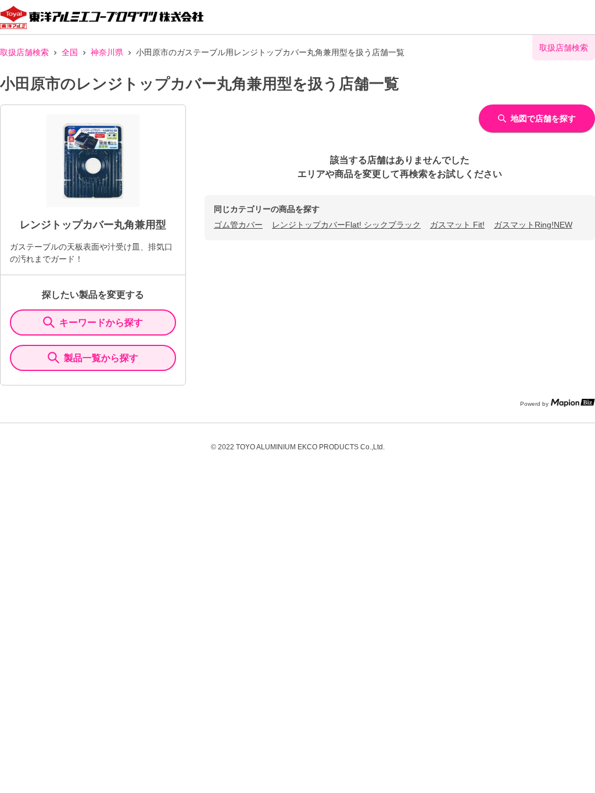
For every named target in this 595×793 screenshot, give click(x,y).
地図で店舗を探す (543, 118)
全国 (70, 52)
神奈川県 (107, 52)
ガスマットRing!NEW (533, 224)
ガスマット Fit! (457, 224)
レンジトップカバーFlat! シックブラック (346, 224)
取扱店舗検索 (24, 52)
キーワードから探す (101, 322)
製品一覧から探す (101, 358)
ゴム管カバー (238, 224)
